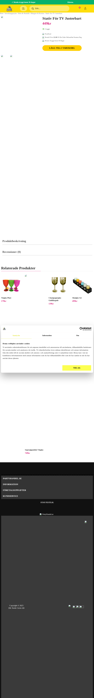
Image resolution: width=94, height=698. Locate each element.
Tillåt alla (76, 368)
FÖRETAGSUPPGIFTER (14, 490)
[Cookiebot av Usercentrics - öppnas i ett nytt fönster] (81, 329)
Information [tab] (47, 335)
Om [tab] (77, 335)
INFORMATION (10, 484)
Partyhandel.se (12, 478)
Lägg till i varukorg (62, 48)
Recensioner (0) (11, 251)
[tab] (47, 242)
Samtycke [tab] (16, 335)
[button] (47, 478)
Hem (1, 13)
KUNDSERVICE (10, 496)
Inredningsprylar (11, 13)
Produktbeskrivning (14, 241)
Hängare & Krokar (37, 13)
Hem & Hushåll (23, 13)
